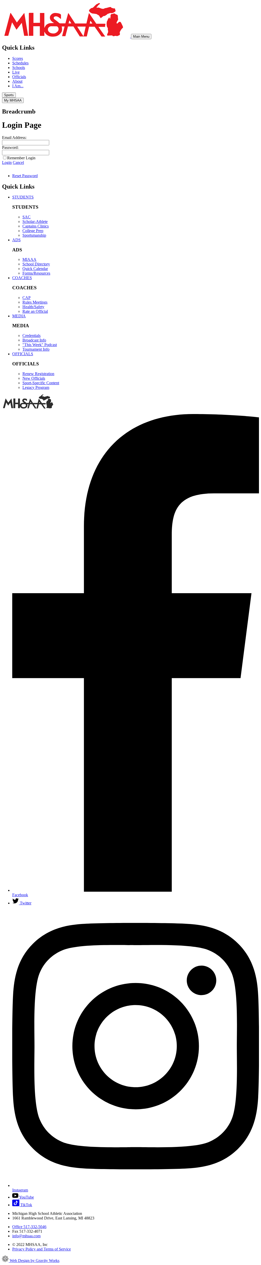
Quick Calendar (35, 268)
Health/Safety (33, 307)
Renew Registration (38, 374)
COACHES (22, 278)
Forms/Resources (36, 273)
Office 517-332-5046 (29, 1227)
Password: (10, 147)
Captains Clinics (35, 226)
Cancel (18, 162)
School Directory (36, 264)
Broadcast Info (34, 340)
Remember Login (21, 158)
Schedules (20, 63)
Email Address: (14, 137)
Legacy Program (35, 387)
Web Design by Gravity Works (34, 1260)
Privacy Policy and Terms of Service (41, 1249)
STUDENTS (23, 197)
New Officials (33, 378)
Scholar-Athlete (35, 221)
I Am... (17, 86)
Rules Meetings (34, 302)
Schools (18, 67)
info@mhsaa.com (26, 1236)
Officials (19, 77)
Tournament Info (35, 349)
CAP (26, 297)
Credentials (31, 335)
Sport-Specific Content (40, 383)
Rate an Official (35, 311)
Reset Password (25, 176)
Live (16, 72)
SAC (26, 217)
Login (7, 162)
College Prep (32, 231)
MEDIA (19, 316)
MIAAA (29, 259)
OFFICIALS (22, 354)
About (17, 81)
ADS (16, 240)
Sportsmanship (34, 235)
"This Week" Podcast (39, 345)
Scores (17, 58)
